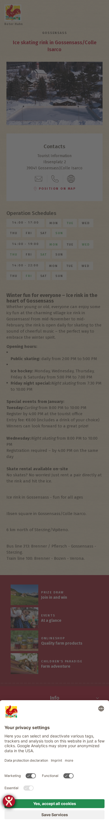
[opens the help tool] (9, 801)
